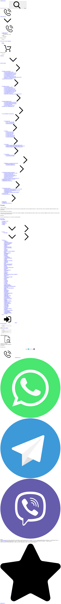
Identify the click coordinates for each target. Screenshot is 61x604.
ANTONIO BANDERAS (8, 242)
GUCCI (5, 271)
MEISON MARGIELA (7, 285)
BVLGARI (6, 254)
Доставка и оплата (5, 221)
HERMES (5, 273)
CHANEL (5, 258)
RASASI (5, 299)
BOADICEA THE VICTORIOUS (9, 251)
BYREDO (5, 255)
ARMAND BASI (7, 244)
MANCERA (6, 287)
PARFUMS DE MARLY (8, 298)
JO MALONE (6, 277)
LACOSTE (6, 280)
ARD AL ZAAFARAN (7, 243)
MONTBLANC (6, 290)
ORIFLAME (6, 294)
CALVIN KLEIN (7, 257)
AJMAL (5, 240)
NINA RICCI (6, 292)
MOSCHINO (6, 291)
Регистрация (4, 323)
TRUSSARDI (6, 305)
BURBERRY (6, 253)
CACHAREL (6, 256)
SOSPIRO (5, 300)
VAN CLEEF (6, 306)
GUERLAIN (6, 272)
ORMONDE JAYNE (7, 295)
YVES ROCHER (7, 311)
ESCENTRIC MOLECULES (8, 267)
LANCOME (6, 281)
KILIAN (5, 279)
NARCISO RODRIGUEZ (8, 293)
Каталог (1, 219)
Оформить (2, 55)
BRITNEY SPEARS (7, 252)
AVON (5, 248)
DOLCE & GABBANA (8, 264)
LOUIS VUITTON (7, 284)
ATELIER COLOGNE (7, 246)
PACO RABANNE (7, 297)
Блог (3, 314)
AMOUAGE (6, 241)
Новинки (3, 223)
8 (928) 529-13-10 (3, 16)
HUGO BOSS (6, 275)
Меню (4, 219)
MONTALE (6, 289)
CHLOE (5, 259)
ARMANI (5, 245)
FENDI (5, 269)
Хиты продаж (4, 222)
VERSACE (6, 307)
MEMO (5, 288)
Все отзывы (2, 218)
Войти (16, 322)
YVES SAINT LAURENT (8, 310)
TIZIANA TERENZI (7, 303)
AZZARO (5, 250)
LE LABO (5, 283)
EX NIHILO (6, 268)
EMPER (5, 265)
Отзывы (3, 224)
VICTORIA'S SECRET (8, 308)
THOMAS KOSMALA (8, 301)
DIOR (5, 263)
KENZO (5, 278)
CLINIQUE (6, 261)
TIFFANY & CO (6, 302)
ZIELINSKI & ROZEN (7, 312)
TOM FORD (6, 304)
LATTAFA (6, 282)
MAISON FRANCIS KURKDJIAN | (10, 286)
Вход (1, 323)
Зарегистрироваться (4, 335)
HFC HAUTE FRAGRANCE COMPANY (11, 274)
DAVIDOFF (6, 262)
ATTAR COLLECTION (8, 247)
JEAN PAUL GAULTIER (8, 276)
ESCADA (5, 266)
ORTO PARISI (6, 296)
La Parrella (5, 232)
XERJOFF (5, 309)
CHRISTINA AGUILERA (8, 260)
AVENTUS (6, 249)
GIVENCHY (6, 270)
